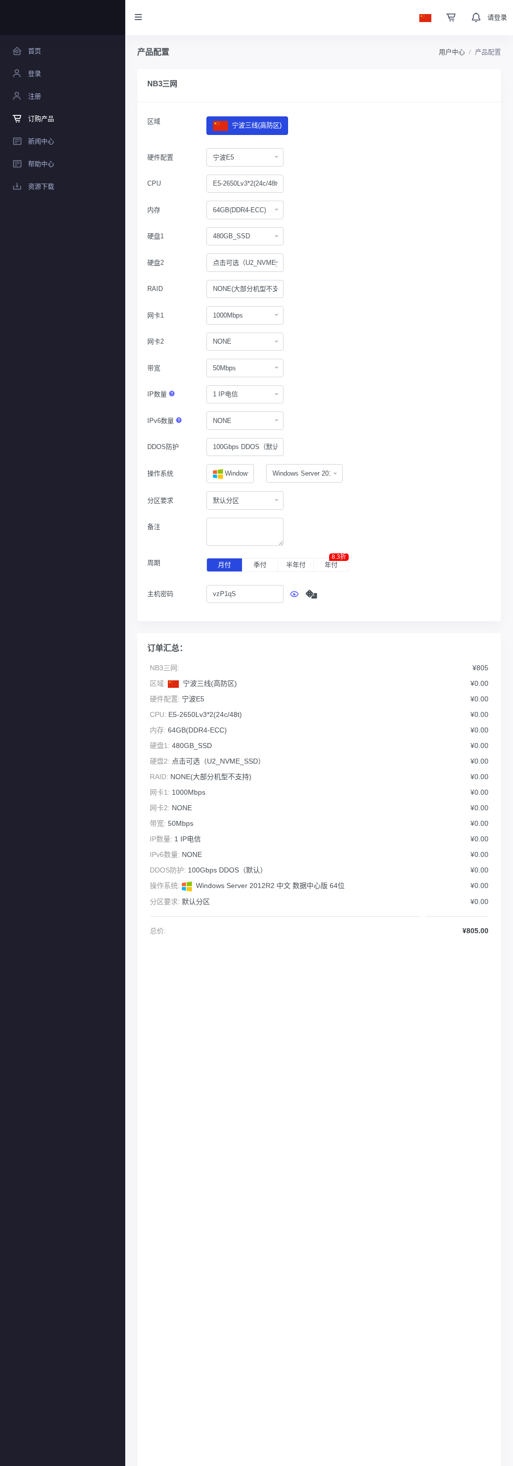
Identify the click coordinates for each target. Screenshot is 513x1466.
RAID (155, 288)
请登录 (497, 17)
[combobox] (245, 157)
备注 (153, 526)
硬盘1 (155, 236)
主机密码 (160, 594)
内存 (153, 210)
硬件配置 (160, 157)
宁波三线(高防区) (256, 125)
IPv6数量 (161, 420)
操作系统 (160, 473)
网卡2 (155, 341)
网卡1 (155, 315)
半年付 (296, 564)
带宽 (153, 368)
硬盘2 (155, 262)
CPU (154, 183)
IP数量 (158, 394)
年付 (335, 563)
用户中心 (452, 52)
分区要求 (160, 500)
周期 (153, 562)
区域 (153, 121)
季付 (260, 564)
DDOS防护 (163, 447)
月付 (224, 564)
